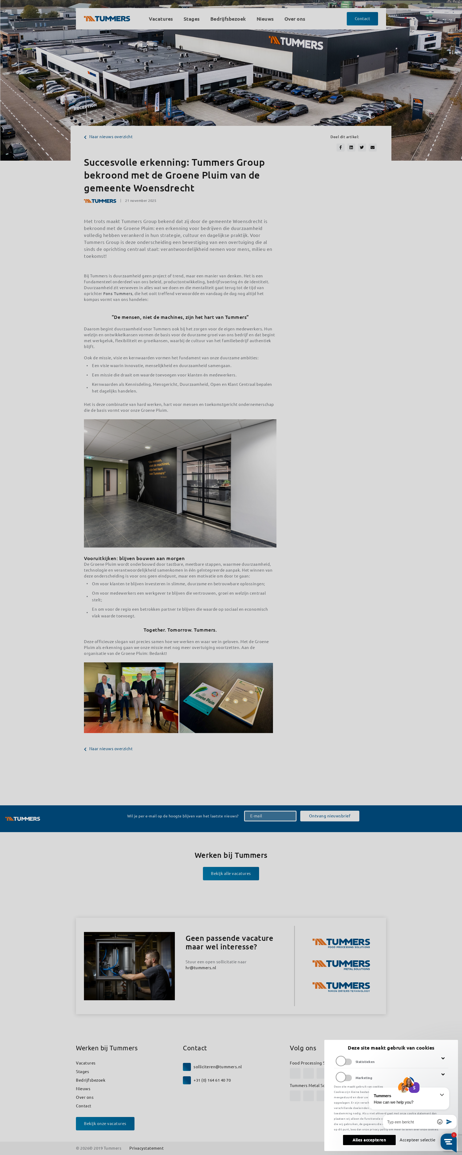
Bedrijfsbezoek (90, 1080)
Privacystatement (146, 1148)
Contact (83, 1106)
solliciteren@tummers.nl (218, 1067)
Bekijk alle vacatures (231, 873)
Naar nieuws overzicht (111, 136)
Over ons (85, 1097)
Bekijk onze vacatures (105, 1123)
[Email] (373, 148)
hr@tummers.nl (201, 967)
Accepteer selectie (417, 1140)
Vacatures (86, 1063)
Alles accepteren (369, 1140)
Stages (82, 1071)
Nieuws (83, 1088)
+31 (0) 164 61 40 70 (212, 1080)
